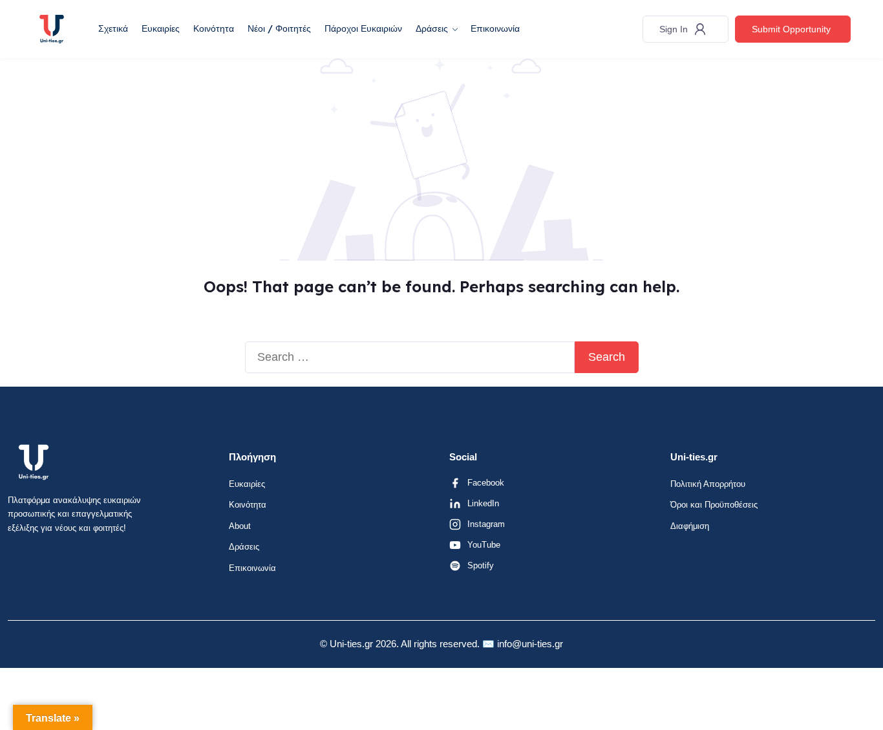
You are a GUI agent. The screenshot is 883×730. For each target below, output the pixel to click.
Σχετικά (113, 28)
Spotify (480, 565)
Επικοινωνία (495, 28)
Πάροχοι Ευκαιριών (363, 28)
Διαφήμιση (689, 526)
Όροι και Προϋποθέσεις (714, 505)
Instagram (486, 524)
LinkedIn (483, 503)
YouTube (483, 545)
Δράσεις (432, 28)
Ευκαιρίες (161, 28)
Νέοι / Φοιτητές (279, 28)
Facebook (485, 483)
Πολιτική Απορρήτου (707, 484)
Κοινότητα (213, 28)
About (240, 526)
